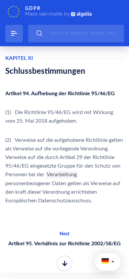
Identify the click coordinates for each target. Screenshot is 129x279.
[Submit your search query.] (39, 33)
